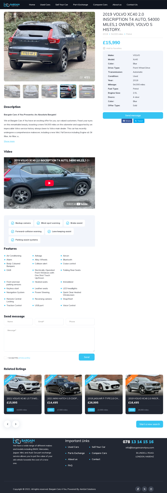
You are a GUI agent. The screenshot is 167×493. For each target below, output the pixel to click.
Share (128, 121)
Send (86, 357)
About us (72, 459)
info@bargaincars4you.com (140, 447)
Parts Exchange (76, 453)
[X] (144, 489)
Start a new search (149, 424)
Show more (9, 141)
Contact (96, 459)
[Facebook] (138, 489)
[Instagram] (151, 489)
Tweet (140, 121)
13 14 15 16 (138, 441)
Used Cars (73, 447)
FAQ (70, 465)
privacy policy (24, 358)
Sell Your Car (98, 447)
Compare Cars (99, 453)
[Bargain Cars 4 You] (12, 4)
